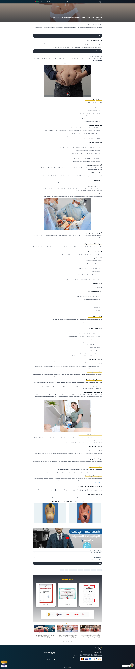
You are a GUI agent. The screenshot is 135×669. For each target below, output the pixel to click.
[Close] (55, 325)
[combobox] (78, 334)
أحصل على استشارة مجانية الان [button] (67, 341)
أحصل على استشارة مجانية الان (67, 337)
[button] (132, 665)
